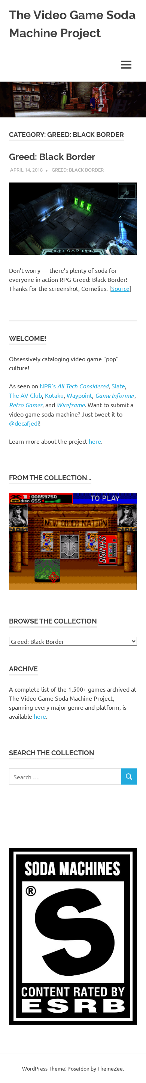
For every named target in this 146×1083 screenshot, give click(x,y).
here (95, 441)
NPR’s (74, 385)
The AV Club (25, 395)
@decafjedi (24, 423)
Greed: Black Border (52, 156)
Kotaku (54, 395)
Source (120, 288)
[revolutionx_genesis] (73, 587)
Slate (118, 385)
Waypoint (79, 395)
